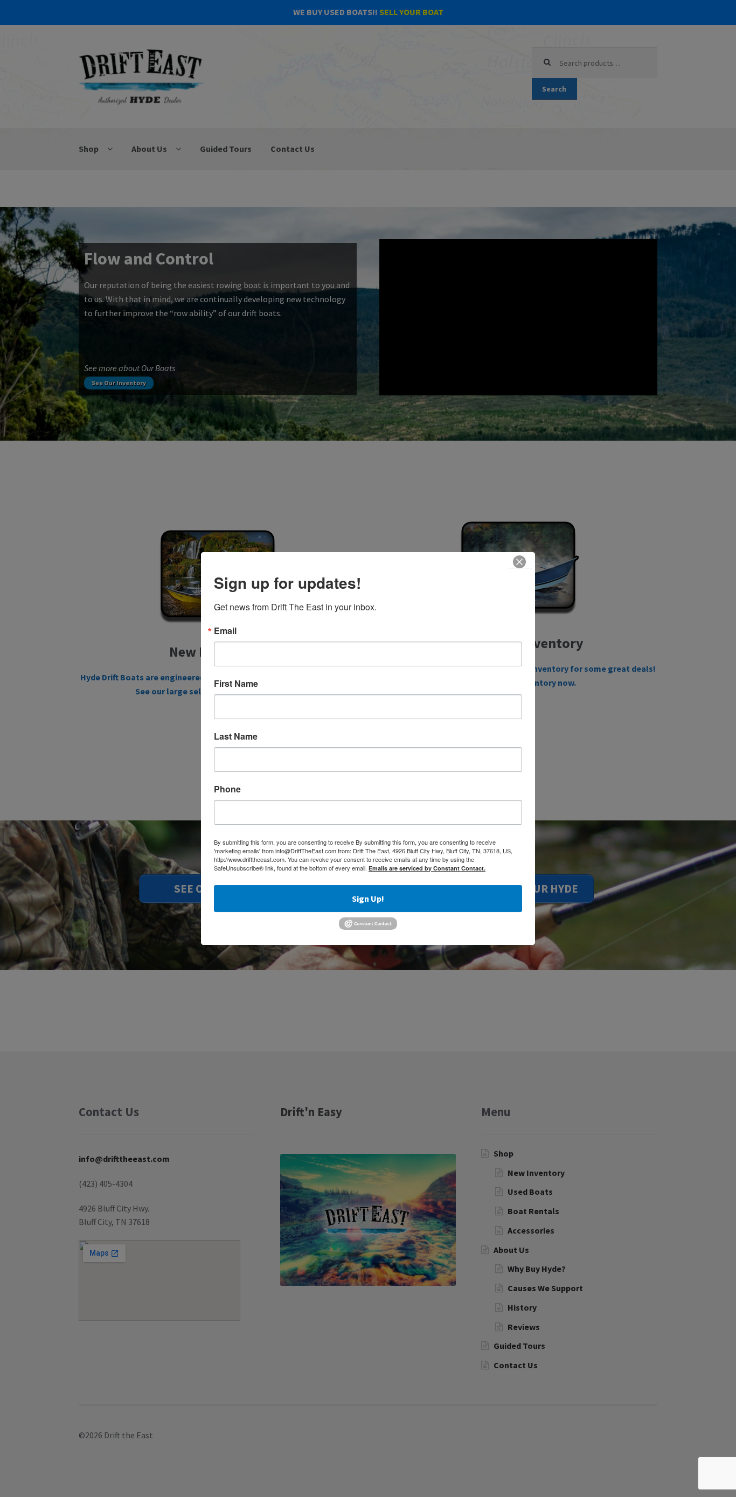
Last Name (236, 736)
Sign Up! (368, 898)
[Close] (520, 561)
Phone (227, 789)
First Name (236, 683)
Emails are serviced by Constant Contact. (427, 868)
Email (225, 630)
